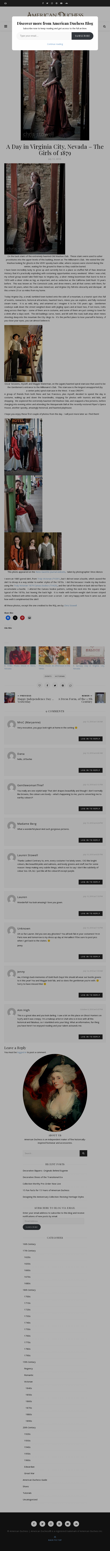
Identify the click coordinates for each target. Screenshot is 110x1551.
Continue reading (55, 44)
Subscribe (82, 35)
